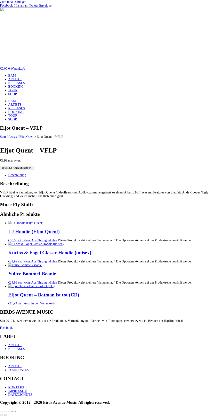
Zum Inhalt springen (13, 1)
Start (3, 136)
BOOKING (16, 86)
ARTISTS (15, 79)
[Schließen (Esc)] (14, 411)
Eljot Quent (26, 136)
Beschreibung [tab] (17, 175)
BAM (12, 75)
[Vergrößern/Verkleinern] (1, 411)
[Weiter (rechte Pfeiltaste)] (5, 415)
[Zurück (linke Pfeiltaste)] (1, 415)
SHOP (12, 94)
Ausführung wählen (44, 240)
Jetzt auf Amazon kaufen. (17, 167)
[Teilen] (9, 411)
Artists (12, 136)
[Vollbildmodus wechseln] (5, 411)
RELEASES (16, 83)
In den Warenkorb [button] (43, 303)
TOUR (12, 90)
